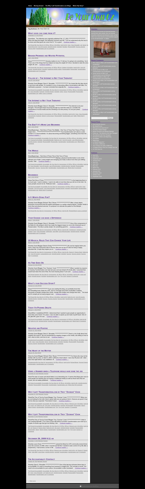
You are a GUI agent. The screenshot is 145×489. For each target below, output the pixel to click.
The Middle (33, 150)
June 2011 (95, 164)
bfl (45, 45)
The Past (30, 186)
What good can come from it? (41, 33)
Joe (94, 84)
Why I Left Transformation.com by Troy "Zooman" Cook (54, 392)
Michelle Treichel (43, 373)
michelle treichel (52, 47)
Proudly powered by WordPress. (90, 486)
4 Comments (34, 255)
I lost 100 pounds (42, 47)
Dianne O (71, 252)
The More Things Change (100, 129)
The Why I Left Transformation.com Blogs (58, 6)
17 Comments (73, 407)
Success (38, 168)
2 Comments (49, 190)
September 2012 (97, 158)
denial (84, 45)
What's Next (80, 116)
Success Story (32, 48)
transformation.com (41, 48)
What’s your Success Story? (41, 283)
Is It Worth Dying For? (39, 197)
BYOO (41, 35)
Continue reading (70, 42)
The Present (31, 45)
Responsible (73, 69)
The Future (31, 138)
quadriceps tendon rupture (55, 69)
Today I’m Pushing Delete (39, 307)
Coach (32, 405)
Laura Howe (41, 452)
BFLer (47, 45)
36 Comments (78, 385)
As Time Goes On (36, 263)
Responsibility (71, 47)
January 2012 (96, 160)
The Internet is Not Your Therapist (44, 100)
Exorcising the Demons (99, 124)
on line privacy (50, 116)
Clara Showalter (75, 45)
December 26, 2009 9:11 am (41, 438)
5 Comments (42, 71)
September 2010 (97, 176)
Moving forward (38, 6)
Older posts (32, 481)
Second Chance (83, 362)
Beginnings (33, 175)
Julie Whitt (55, 231)
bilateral (64, 67)
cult (81, 45)
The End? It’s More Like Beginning (44, 124)
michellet (59, 47)
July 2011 (95, 162)
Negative (64, 47)
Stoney (83, 405)
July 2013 (95, 155)
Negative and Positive (38, 328)
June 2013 (96, 157)
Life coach (47, 405)
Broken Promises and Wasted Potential (46, 55)
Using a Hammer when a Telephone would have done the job (55, 371)
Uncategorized (32, 340)
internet (44, 116)
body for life (64, 45)
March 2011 (96, 167)
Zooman (68, 276)
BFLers (52, 45)
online (61, 91)
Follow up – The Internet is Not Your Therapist (50, 78)
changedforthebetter (48, 140)
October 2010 (96, 174)
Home (30, 6)
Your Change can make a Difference (44, 218)
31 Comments (50, 48)
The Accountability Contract (41, 459)
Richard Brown (73, 211)
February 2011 (97, 169)
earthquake (49, 231)
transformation (82, 69)
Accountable (46, 90)
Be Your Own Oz (39, 45)
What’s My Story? (78, 6)
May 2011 (95, 166)
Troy (59, 276)
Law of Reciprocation (77, 140)
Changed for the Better (36, 140)
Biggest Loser (73, 403)
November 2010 (97, 173)
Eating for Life (58, 140)
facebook (41, 91)
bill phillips (57, 45)
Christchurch (72, 229)
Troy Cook (63, 276)
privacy (65, 91)
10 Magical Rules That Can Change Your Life (49, 240)
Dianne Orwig (78, 252)
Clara (68, 45)
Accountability (38, 90)
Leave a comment (47, 93)
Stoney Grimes (32, 407)
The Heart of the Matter (39, 350)
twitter (40, 93)
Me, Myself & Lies (97, 126)
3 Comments (77, 168)
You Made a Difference (99, 144)
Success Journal (80, 47)
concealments (32, 116)
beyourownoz (48, 67)
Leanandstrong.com (45, 254)
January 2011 (96, 171)
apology (37, 274)
